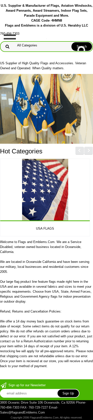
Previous (79, 150)
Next (88, 150)
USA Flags (45, 228)
